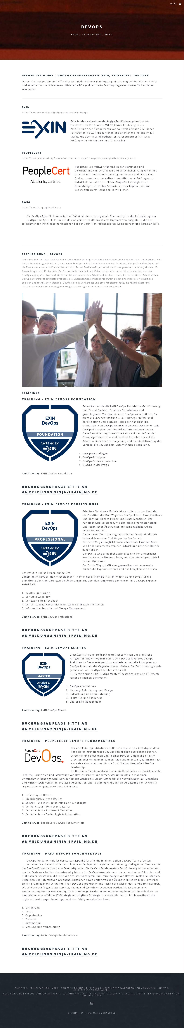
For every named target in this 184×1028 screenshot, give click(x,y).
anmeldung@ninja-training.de (60, 492)
